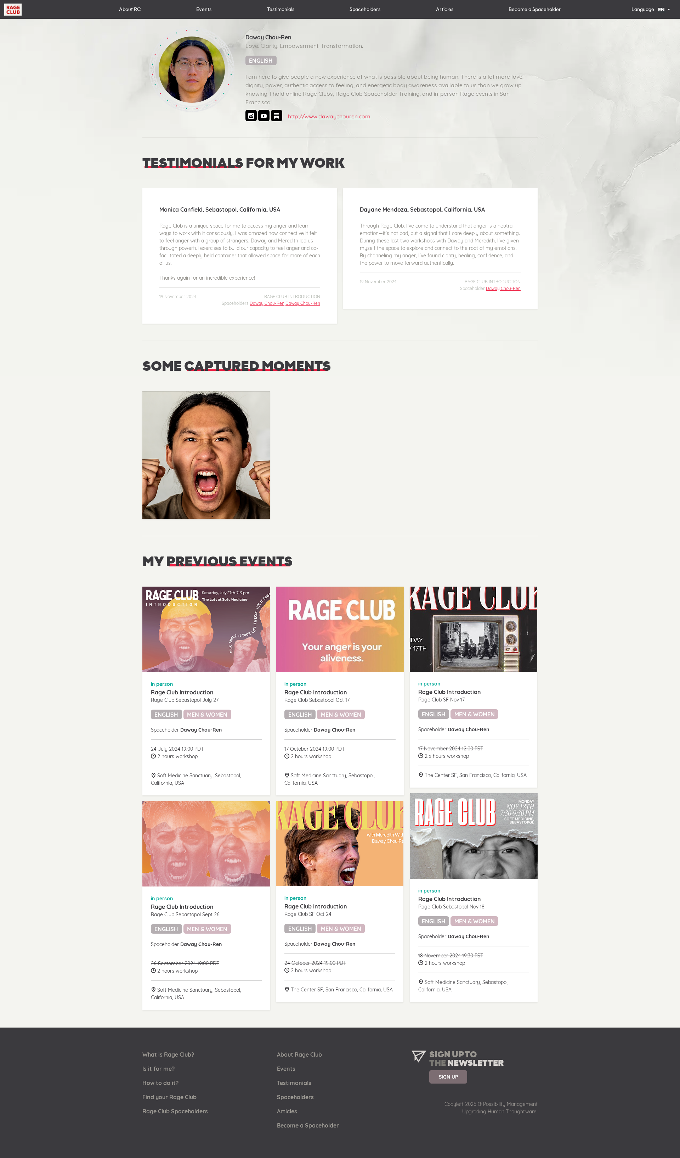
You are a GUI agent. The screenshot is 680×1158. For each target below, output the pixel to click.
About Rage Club (299, 1054)
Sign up (448, 1077)
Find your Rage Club (169, 1097)
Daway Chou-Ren (267, 303)
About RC (130, 9)
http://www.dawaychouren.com (329, 116)
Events (203, 9)
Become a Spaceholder (535, 9)
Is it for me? (158, 1068)
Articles (444, 9)
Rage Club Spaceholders (175, 1111)
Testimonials (280, 9)
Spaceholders (365, 9)
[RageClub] (13, 10)
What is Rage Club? (168, 1054)
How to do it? (160, 1082)
